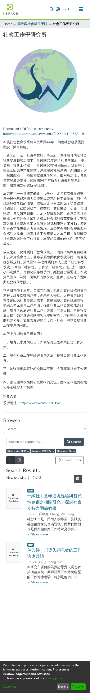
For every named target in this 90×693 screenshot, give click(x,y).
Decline (63, 687)
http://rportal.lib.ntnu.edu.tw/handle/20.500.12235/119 (43, 134)
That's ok (78, 687)
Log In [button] (66, 9)
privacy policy (54, 678)
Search (75, 442)
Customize (10, 687)
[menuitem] (57, 9)
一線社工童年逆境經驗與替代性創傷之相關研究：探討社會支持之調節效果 (54, 502)
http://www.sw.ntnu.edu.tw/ (40, 403)
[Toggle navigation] (81, 9)
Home (7, 24)
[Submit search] (51, 9)
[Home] (10, 9)
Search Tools (71, 460)
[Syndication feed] (78, 479)
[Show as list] (10, 460)
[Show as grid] (19, 460)
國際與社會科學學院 (32, 24)
